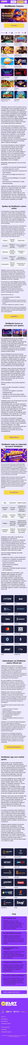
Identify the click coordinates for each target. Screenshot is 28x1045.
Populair (3, 32)
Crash (16, 32)
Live (10, 32)
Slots (23, 32)
